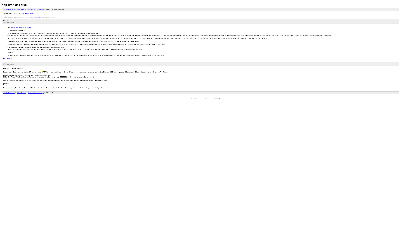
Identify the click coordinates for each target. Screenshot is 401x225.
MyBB (205, 98)
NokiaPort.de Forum (14, 4)
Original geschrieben (17, 27)
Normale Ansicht (37, 17)
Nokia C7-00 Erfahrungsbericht (26, 13)
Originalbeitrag (7, 58)
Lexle (4, 63)
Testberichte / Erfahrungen (36, 9)
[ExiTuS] (5, 20)
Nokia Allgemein (21, 9)
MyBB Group (217, 98)
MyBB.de (195, 98)
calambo (28, 27)
